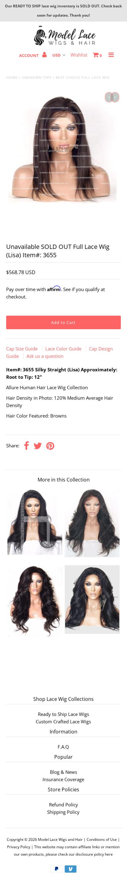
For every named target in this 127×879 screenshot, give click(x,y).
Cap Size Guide (22, 349)
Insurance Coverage (63, 779)
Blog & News (63, 772)
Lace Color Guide (64, 349)
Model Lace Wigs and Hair (60, 839)
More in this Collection (64, 479)
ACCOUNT (29, 55)
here (109, 854)
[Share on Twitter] (37, 446)
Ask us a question (45, 356)
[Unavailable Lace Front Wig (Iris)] (92, 555)
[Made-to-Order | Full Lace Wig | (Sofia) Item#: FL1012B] (92, 632)
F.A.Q (63, 747)
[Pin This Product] (50, 446)
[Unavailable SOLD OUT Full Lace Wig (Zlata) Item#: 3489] (34, 553)
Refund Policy (63, 804)
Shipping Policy (63, 812)
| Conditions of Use (100, 839)
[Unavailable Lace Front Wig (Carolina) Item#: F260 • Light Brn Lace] (34, 635)
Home (12, 77)
